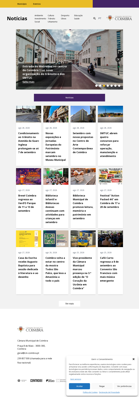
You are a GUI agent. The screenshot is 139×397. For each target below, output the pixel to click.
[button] (133, 359)
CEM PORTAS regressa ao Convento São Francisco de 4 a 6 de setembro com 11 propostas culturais (45, 72)
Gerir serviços (75, 379)
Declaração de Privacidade (109, 392)
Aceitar (79, 386)
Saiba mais (28, 81)
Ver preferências (124, 386)
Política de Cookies (90, 392)
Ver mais (69, 304)
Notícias (17, 18)
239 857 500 (23, 358)
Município (22, 4)
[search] (94, 18)
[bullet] (96, 86)
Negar (102, 386)
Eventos (37, 4)
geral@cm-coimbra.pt (28, 353)
